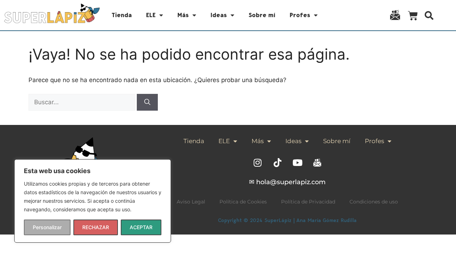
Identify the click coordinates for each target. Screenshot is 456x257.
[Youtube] (297, 162)
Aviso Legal (191, 201)
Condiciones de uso (373, 201)
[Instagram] (257, 162)
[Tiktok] (277, 162)
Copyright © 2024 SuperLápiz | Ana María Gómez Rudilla (287, 220)
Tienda (122, 15)
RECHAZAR (95, 227)
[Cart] (413, 17)
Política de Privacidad (308, 201)
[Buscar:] (82, 102)
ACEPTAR (141, 227)
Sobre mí (262, 15)
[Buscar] (147, 102)
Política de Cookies (243, 201)
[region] (92, 201)
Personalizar (47, 227)
